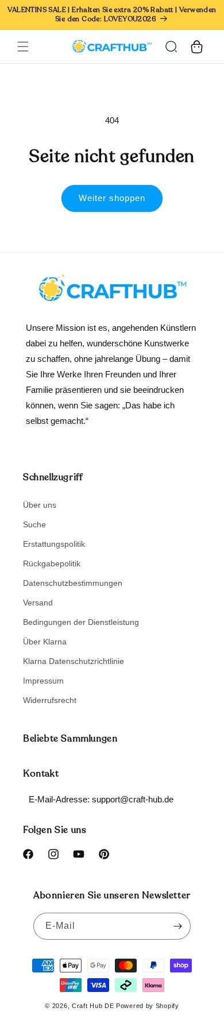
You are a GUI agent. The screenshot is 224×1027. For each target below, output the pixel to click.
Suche (34, 524)
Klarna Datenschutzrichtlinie (73, 661)
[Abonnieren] (177, 926)
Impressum (43, 680)
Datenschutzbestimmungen (72, 583)
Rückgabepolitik (51, 563)
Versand (38, 602)
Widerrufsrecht (49, 700)
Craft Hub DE (93, 1005)
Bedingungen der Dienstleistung (81, 622)
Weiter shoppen (112, 198)
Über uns (39, 504)
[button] (23, 46)
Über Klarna (45, 641)
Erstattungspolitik (54, 544)
